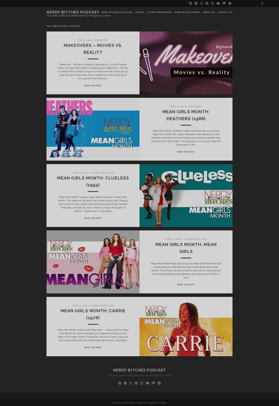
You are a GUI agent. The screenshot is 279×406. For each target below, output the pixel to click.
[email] (218, 3)
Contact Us (225, 12)
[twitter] (190, 3)
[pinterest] (207, 3)
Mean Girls (195, 106)
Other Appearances (159, 12)
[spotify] (229, 3)
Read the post (93, 85)
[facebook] (196, 3)
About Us (209, 12)
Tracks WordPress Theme (127, 403)
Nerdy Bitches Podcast (72, 12)
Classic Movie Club (102, 173)
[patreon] (224, 3)
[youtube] (212, 3)
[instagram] (201, 3)
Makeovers (101, 40)
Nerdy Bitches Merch (187, 12)
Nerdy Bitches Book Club (116, 12)
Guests (139, 12)
